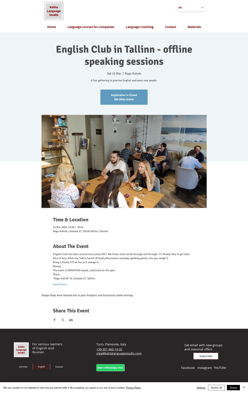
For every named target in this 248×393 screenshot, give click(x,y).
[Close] (244, 387)
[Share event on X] (62, 319)
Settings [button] (201, 387)
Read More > (60, 284)
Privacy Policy (133, 387)
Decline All (216, 387)
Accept (233, 387)
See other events (124, 99)
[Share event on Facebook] (54, 319)
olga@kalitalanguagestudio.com (119, 353)
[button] (205, 356)
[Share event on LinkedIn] (71, 319)
